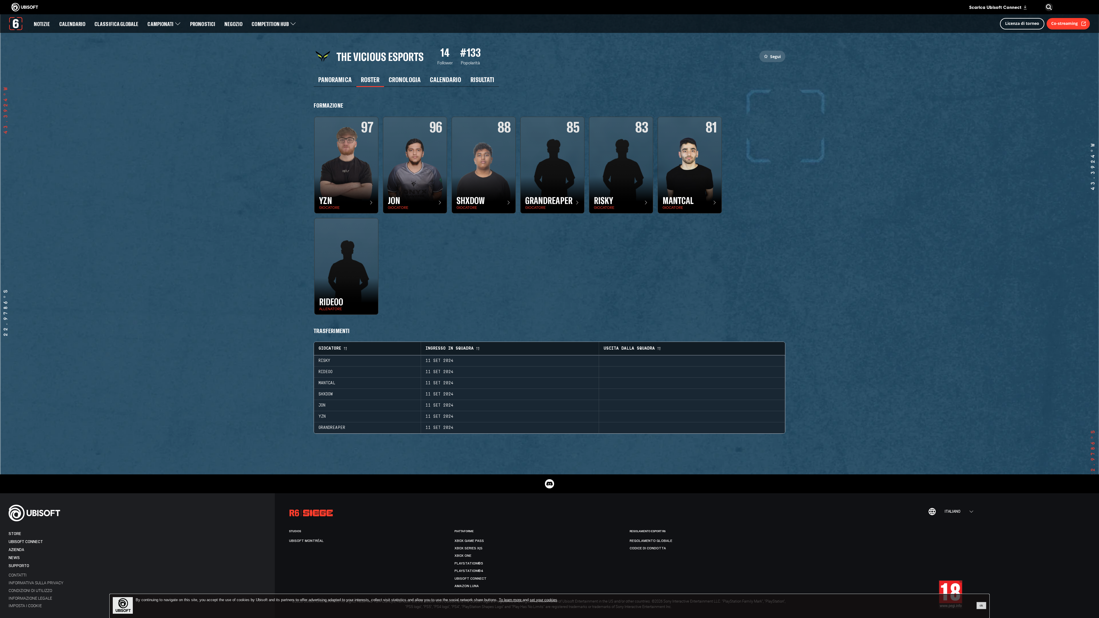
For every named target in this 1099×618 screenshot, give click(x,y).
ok (981, 605)
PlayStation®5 (468, 563)
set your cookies (543, 600)
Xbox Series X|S (468, 548)
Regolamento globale (651, 541)
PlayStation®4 (468, 571)
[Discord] (549, 484)
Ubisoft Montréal (306, 541)
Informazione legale (30, 598)
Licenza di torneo (1022, 23)
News (14, 558)
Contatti (18, 575)
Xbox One (462, 556)
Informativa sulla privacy (36, 582)
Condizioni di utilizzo (30, 590)
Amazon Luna (466, 586)
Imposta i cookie (25, 605)
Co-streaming (1064, 23)
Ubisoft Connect (26, 542)
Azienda (16, 550)
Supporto (19, 566)
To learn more (511, 600)
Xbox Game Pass (469, 541)
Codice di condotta (648, 548)
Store (15, 534)
